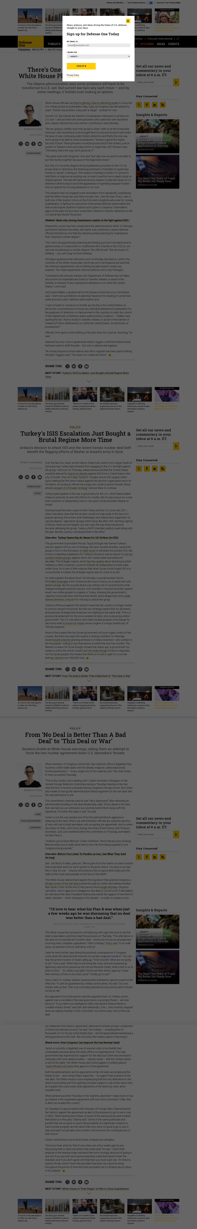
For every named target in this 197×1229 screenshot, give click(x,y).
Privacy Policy (73, 75)
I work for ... (73, 52)
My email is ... (73, 41)
